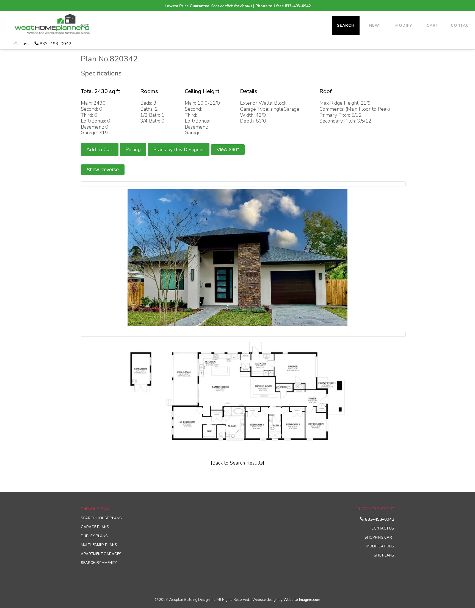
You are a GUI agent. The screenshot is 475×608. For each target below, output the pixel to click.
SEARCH (346, 25)
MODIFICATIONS (380, 546)
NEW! (374, 25)
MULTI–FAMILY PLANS (99, 544)
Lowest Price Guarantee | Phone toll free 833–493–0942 (238, 6)
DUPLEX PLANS (94, 536)
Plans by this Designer (178, 149)
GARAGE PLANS (95, 527)
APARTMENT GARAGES (101, 554)
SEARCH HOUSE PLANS (101, 518)
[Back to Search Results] (237, 463)
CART (432, 25)
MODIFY (403, 25)
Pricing (133, 149)
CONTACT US (382, 528)
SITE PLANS (384, 555)
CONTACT (461, 25)
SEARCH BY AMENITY (99, 562)
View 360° (228, 149)
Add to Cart (99, 149)
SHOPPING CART (379, 537)
